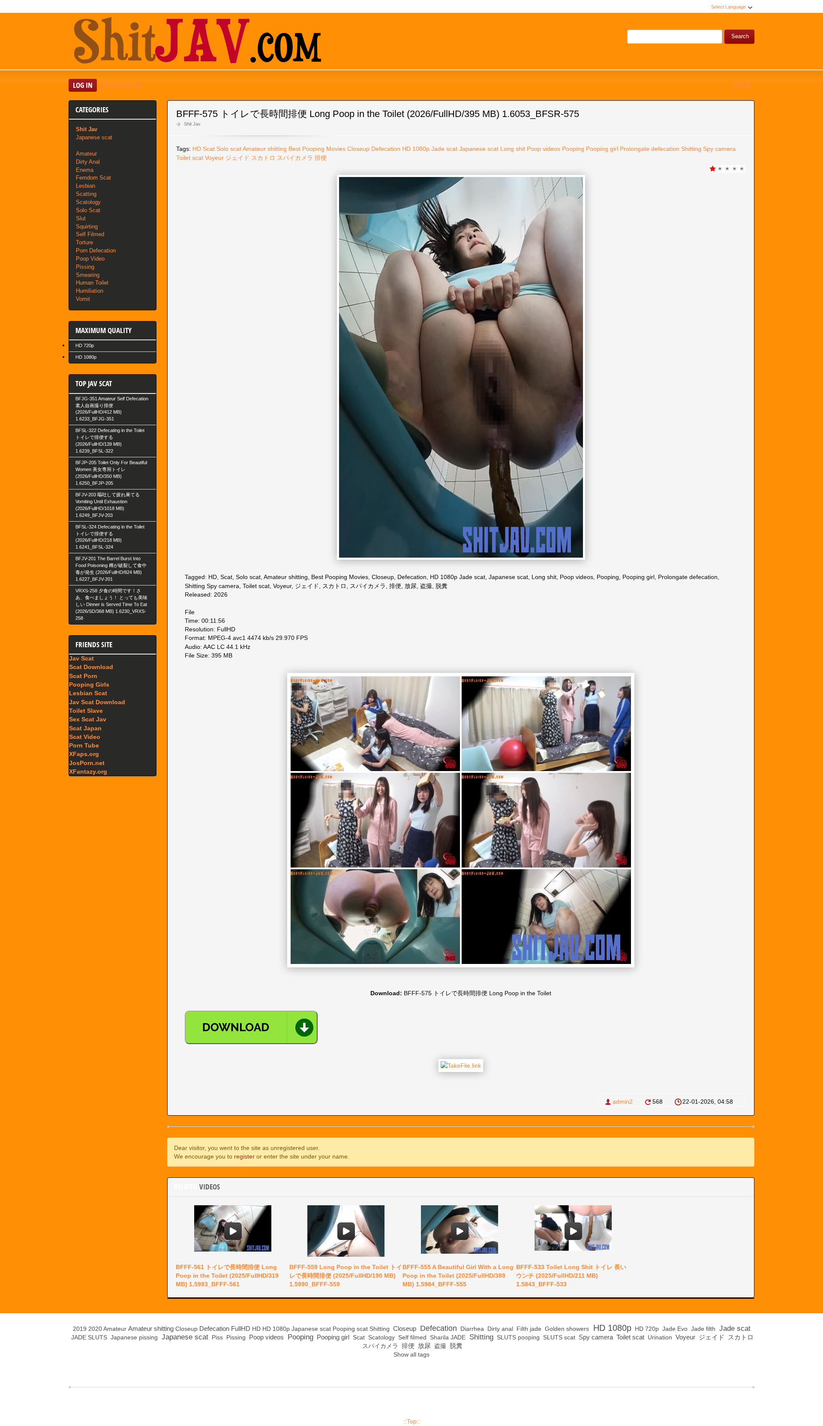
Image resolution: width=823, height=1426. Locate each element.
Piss (216, 1337)
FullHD (240, 1328)
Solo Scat (88, 210)
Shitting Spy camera (708, 148)
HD (196, 148)
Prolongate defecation (649, 148)
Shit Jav (192, 123)
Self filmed (411, 1337)
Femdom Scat (93, 177)
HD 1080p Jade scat (429, 148)
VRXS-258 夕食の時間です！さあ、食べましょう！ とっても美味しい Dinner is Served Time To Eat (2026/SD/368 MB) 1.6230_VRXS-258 (111, 604)
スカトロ (263, 157)
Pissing (85, 267)
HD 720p (84, 345)
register (244, 1156)
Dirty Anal (88, 162)
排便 (321, 157)
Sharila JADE (447, 1337)
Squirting (87, 226)
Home (741, 85)
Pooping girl (602, 148)
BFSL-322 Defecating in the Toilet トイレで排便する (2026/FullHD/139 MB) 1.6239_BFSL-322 (109, 440)
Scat (209, 148)
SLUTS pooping (517, 1337)
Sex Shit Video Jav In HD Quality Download (197, 42)
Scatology (88, 202)
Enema (84, 170)
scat (362, 1328)
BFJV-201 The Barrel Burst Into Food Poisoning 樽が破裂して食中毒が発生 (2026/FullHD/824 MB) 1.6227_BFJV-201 (111, 569)
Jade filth (702, 1328)
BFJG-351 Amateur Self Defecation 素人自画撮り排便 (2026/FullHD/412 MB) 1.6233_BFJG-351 (111, 409)
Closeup (358, 148)
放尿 (423, 1345)
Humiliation (89, 291)
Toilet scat (189, 157)
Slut (81, 218)
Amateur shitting (265, 148)
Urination (659, 1337)
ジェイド (237, 157)
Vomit (83, 299)
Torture (84, 242)
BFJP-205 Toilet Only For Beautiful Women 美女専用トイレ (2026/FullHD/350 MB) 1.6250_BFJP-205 (111, 473)
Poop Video (90, 258)
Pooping (573, 148)
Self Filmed (90, 234)
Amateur (86, 153)
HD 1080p (85, 357)
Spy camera (595, 1337)
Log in (83, 85)
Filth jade (528, 1328)
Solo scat (228, 148)
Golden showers (566, 1328)
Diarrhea (471, 1328)
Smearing (87, 275)
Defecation (385, 148)
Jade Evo (674, 1328)
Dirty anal (499, 1328)
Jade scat (734, 1328)
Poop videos (543, 148)
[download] (251, 1027)
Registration (121, 85)
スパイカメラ (295, 157)
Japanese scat (479, 148)
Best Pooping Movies (316, 148)
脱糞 (455, 1345)
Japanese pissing (133, 1337)
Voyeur (214, 157)
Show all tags (411, 1354)
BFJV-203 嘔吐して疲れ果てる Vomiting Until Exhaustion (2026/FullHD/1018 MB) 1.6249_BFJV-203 (107, 505)
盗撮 (439, 1345)
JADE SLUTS (88, 1337)
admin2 (623, 1101)
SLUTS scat (558, 1337)
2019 (80, 1328)
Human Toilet (92, 282)
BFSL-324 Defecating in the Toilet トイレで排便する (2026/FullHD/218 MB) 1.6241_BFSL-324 (109, 537)
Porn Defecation (96, 250)
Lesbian (85, 186)
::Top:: (411, 1421)
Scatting (86, 194)
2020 (95, 1328)
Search (740, 36)
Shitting (379, 1328)
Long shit (512, 148)
